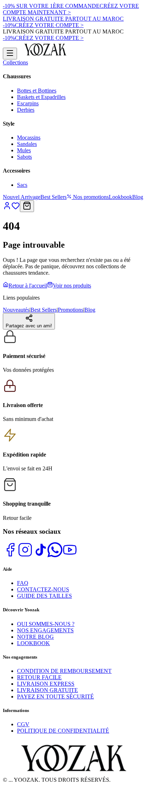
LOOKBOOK (33, 643)
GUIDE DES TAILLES (44, 596)
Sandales (27, 144)
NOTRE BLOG (35, 637)
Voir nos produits (72, 286)
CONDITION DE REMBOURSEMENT (64, 671)
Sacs (22, 185)
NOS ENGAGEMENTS (45, 630)
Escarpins (28, 103)
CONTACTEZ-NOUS (43, 589)
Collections (15, 62)
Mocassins (28, 137)
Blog (137, 197)
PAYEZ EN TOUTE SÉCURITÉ (55, 696)
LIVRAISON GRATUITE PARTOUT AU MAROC (63, 19)
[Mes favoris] (15, 208)
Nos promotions (90, 197)
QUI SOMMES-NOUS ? (45, 624)
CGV (23, 724)
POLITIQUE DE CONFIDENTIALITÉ (63, 731)
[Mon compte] (7, 208)
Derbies (25, 110)
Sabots (24, 157)
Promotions (70, 310)
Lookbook (120, 197)
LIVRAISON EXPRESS (45, 684)
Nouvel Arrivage (21, 197)
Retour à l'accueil (28, 286)
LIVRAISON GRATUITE (47, 690)
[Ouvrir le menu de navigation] (10, 53)
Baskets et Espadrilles (41, 97)
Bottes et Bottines (36, 91)
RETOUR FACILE (39, 677)
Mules (24, 150)
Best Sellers (53, 197)
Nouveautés (16, 310)
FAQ (22, 583)
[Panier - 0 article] (27, 206)
